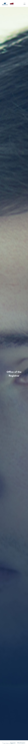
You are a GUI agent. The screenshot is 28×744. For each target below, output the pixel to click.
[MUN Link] (11, 4)
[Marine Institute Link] (5, 4)
